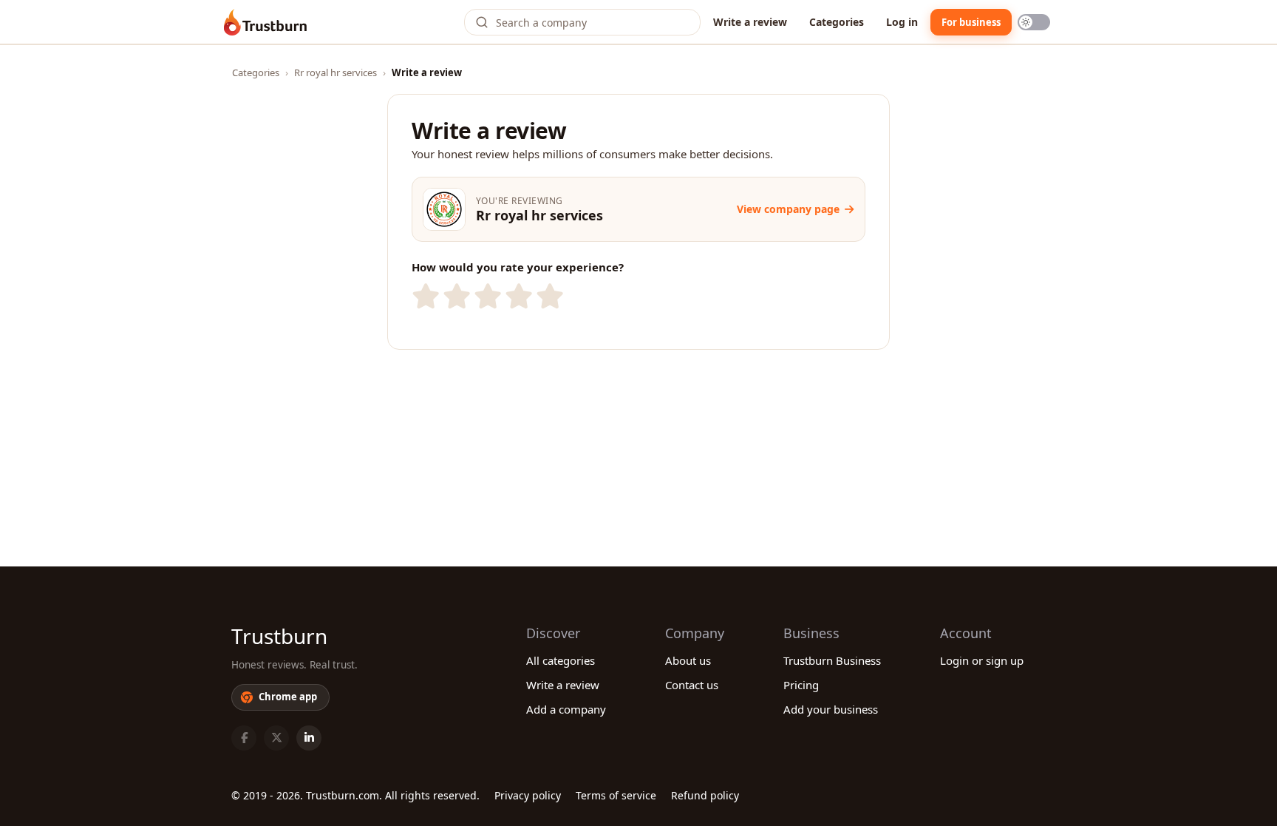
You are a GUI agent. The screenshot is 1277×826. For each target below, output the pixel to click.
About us (688, 660)
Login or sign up (982, 660)
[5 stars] (548, 296)
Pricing (801, 684)
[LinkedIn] (308, 738)
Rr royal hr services (335, 72)
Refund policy (705, 795)
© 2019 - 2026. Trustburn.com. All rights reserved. (355, 795)
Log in (902, 22)
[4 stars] (517, 296)
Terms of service (616, 795)
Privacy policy (527, 795)
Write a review (750, 22)
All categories (560, 660)
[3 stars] (486, 296)
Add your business (830, 709)
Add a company (566, 709)
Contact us (691, 684)
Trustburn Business (832, 660)
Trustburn (279, 636)
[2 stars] (455, 296)
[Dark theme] (1034, 22)
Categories (836, 22)
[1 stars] (424, 296)
